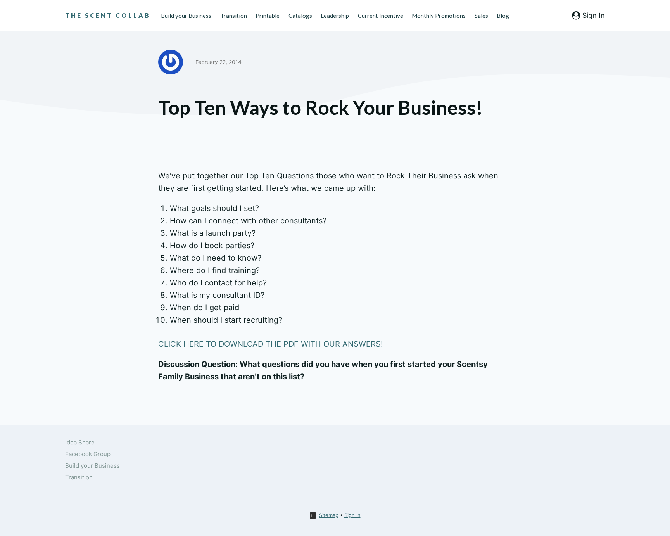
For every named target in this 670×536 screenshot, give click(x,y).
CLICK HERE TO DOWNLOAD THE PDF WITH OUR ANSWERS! (270, 344)
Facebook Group (88, 454)
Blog (503, 15)
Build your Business (186, 15)
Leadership (335, 15)
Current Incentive (380, 15)
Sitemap (328, 515)
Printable (268, 15)
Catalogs (300, 15)
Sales (481, 15)
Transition (233, 15)
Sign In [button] (352, 515)
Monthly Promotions (439, 15)
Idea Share (80, 442)
